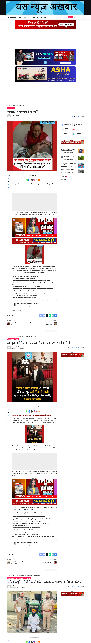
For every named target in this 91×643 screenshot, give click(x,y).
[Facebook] (29, 179)
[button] (47, 17)
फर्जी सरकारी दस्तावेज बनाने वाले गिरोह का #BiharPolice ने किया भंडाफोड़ (26, 527)
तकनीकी (68, 152)
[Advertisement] (45, 39)
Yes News (12, 17)
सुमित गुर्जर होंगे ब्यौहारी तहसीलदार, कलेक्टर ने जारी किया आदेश (24, 278)
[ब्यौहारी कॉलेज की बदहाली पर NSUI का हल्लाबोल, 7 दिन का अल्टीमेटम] (81, 165)
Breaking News (63, 152)
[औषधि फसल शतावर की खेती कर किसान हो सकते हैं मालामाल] (81, 158)
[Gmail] (36, 179)
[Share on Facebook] (72, 116)
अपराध (17, 339)
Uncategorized (19, 578)
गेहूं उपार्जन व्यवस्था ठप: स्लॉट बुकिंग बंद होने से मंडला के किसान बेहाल (25, 295)
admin (12, 115)
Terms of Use (26, 308)
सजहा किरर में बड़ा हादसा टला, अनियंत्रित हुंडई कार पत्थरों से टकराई (25, 297)
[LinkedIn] (78, 134)
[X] (32, 179)
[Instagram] (34, 179)
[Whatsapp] (27, 179)
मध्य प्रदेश (71, 152)
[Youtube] (78, 129)
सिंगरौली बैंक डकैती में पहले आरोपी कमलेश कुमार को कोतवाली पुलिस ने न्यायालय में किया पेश (29, 516)
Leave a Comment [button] (51, 330)
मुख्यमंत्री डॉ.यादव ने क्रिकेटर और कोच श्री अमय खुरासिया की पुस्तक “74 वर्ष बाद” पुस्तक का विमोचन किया (32, 519)
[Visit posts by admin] (9, 116)
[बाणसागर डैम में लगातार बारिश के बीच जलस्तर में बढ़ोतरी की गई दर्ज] (81, 171)
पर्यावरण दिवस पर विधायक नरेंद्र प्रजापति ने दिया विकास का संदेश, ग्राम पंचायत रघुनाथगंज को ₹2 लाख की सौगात (33, 288)
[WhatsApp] (66, 134)
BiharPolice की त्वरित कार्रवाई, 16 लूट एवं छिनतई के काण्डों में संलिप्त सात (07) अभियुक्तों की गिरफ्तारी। (31, 523)
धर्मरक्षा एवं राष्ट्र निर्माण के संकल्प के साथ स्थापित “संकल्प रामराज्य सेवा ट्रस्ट (26, 286)
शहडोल (65, 166)
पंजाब (29, 578)
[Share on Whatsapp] (50, 315)
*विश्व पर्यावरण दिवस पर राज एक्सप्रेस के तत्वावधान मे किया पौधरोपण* (25, 532)
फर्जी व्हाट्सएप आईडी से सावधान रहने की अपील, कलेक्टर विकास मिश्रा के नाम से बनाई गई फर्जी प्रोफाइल (31, 290)
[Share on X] (74, 116)
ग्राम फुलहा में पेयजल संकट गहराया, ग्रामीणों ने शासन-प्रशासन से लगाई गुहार (26, 534)
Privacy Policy (46, 308)
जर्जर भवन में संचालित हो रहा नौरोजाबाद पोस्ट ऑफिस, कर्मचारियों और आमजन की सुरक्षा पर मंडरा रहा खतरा (31, 280)
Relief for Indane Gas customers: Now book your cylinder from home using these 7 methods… (33, 536)
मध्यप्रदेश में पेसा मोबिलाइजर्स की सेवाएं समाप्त (21, 525)
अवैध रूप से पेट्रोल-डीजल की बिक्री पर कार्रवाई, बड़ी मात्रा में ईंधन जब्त (25, 276)
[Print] (39, 179)
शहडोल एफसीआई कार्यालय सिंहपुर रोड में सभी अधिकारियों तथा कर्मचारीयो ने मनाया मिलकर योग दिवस (30, 293)
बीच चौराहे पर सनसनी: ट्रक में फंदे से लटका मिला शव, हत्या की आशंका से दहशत (27, 521)
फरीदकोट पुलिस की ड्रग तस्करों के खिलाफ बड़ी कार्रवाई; (23, 529)
